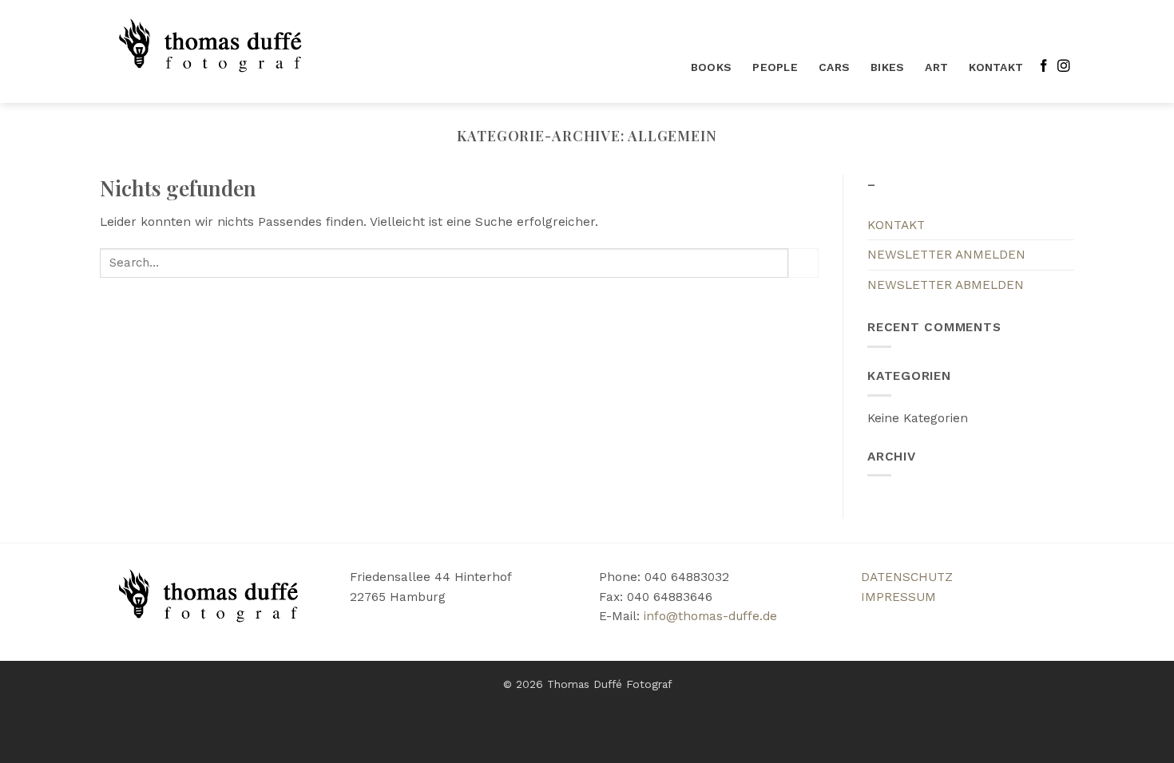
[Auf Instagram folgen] (1063, 66)
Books (711, 67)
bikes (887, 67)
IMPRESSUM (898, 597)
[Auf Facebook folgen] (1043, 66)
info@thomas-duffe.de (710, 616)
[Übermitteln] (803, 263)
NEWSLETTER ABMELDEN (945, 285)
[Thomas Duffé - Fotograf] (215, 51)
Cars (834, 67)
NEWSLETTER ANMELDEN (946, 254)
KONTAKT (996, 67)
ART (936, 67)
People (775, 67)
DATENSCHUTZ (907, 577)
